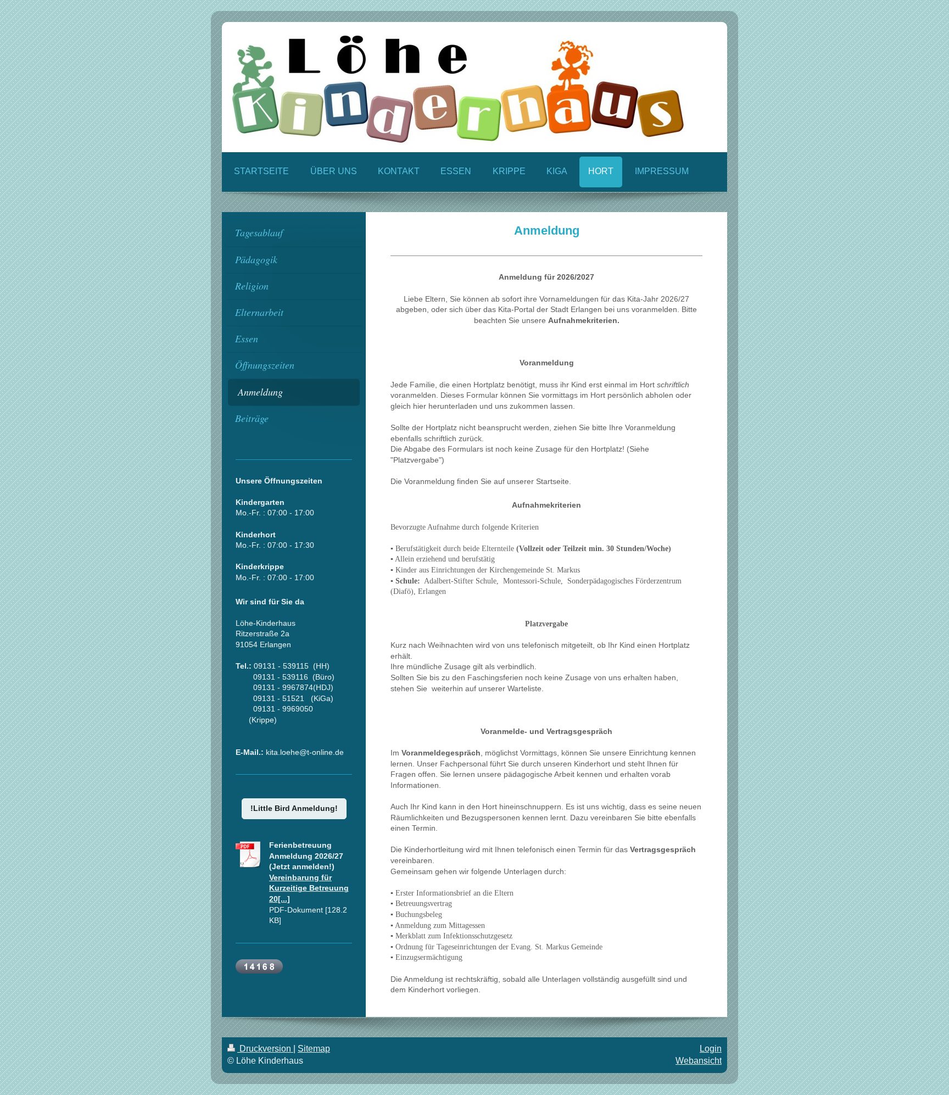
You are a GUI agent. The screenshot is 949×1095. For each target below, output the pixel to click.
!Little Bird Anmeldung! (294, 808)
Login (711, 1048)
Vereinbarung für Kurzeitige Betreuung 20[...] (309, 888)
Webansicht (699, 1060)
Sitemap (314, 1048)
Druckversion (265, 1048)
